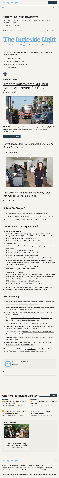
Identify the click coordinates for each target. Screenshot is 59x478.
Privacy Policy (13, 476)
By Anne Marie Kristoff (10, 201)
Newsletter (5, 399)
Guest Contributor (17, 447)
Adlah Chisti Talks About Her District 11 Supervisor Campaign (26, 219)
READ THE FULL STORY (12, 136)
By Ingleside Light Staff (10, 152)
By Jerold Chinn (8, 131)
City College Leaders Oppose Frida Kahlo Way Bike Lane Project (26, 213)
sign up (42, 351)
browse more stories (19, 351)
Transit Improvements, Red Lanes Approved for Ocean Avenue (25, 88)
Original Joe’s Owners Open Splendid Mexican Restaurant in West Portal (29, 216)
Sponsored (16, 441)
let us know (31, 349)
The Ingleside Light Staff (12, 25)
